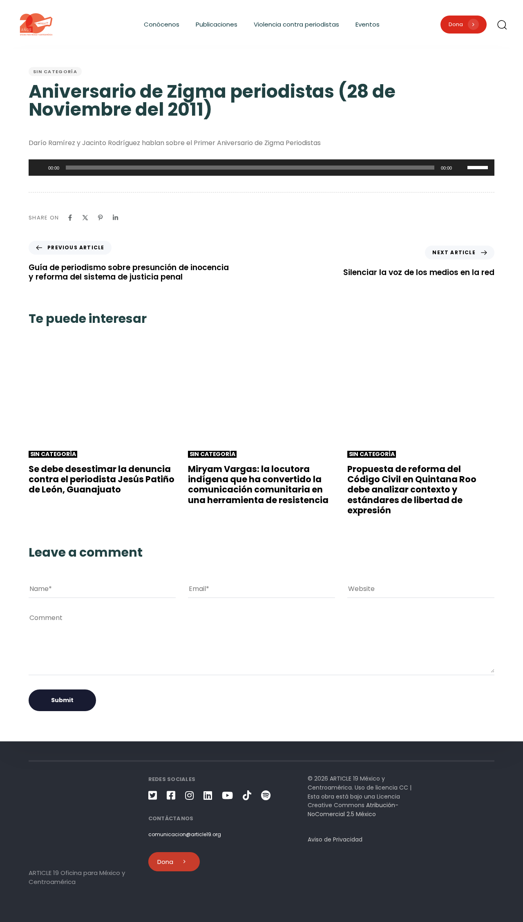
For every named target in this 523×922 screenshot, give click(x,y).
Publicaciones (216, 24)
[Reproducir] (39, 167)
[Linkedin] (115, 218)
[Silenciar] (461, 167)
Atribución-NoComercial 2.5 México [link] (353, 809)
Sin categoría (55, 71)
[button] (502, 24)
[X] (85, 218)
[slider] (478, 166)
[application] (261, 167)
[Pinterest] (100, 218)
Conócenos (161, 24)
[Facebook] (70, 218)
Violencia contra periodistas (296, 24)
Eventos (367, 24)
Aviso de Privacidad (335, 839)
